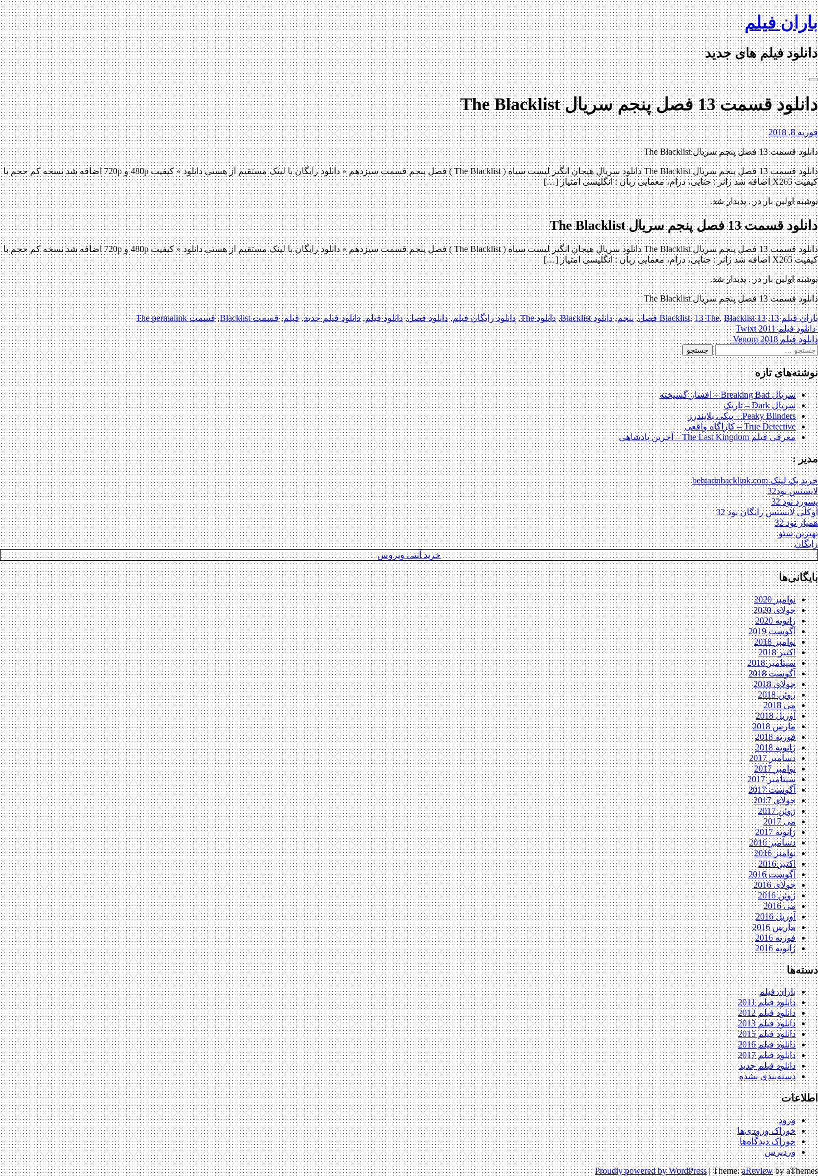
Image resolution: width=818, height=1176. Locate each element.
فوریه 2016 (775, 937)
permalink (168, 318)
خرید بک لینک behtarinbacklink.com (755, 480)
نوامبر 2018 (775, 641)
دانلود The (538, 318)
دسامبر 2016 (772, 842)
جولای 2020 (774, 610)
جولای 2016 (774, 885)
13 (774, 318)
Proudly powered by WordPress (651, 1170)
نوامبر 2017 (775, 768)
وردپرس (780, 1152)
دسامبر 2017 (772, 758)
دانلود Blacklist (586, 318)
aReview (757, 1170)
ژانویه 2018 (775, 747)
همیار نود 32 (796, 522)
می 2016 (779, 906)
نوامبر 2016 (775, 853)
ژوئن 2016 (777, 895)
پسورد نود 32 (794, 501)
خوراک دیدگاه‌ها (768, 1141)
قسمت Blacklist (249, 318)
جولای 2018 (774, 684)
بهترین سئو (798, 533)
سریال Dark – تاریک (759, 405)
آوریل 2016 (776, 916)
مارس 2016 (774, 927)
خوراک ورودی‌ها (766, 1130)
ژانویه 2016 (775, 948)
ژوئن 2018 (777, 694)
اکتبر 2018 (777, 652)
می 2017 (779, 821)
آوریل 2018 (776, 715)
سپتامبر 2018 (771, 663)
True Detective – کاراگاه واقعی (740, 426)
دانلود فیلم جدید (332, 318)
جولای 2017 (774, 800)
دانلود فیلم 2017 (767, 1055)
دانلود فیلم (384, 318)
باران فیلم (781, 22)
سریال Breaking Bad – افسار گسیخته (727, 394)
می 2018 (779, 705)
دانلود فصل (427, 318)
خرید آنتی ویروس (409, 555)
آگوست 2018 (772, 673)
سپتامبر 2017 (771, 779)
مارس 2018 (774, 726)
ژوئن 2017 (777, 811)
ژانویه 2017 (775, 832)
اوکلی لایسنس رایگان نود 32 (767, 512)
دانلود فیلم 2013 (767, 1023)
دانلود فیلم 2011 (767, 1002)
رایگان (806, 544)
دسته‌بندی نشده (767, 1076)
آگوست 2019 (772, 631)
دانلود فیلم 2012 (767, 1012)
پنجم (625, 318)
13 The (707, 318)
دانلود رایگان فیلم (484, 318)
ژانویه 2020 (775, 620)
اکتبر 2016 (777, 863)
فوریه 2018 (775, 737)
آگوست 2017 (772, 789)
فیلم (291, 318)
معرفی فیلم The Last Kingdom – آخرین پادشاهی (707, 437)
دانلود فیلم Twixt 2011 (777, 328)
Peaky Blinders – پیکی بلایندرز (742, 416)
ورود (787, 1120)
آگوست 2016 (772, 874)
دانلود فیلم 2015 (767, 1034)
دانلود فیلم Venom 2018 (774, 339)
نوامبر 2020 (775, 599)
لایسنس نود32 (792, 491)
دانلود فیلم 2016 (767, 1044)
